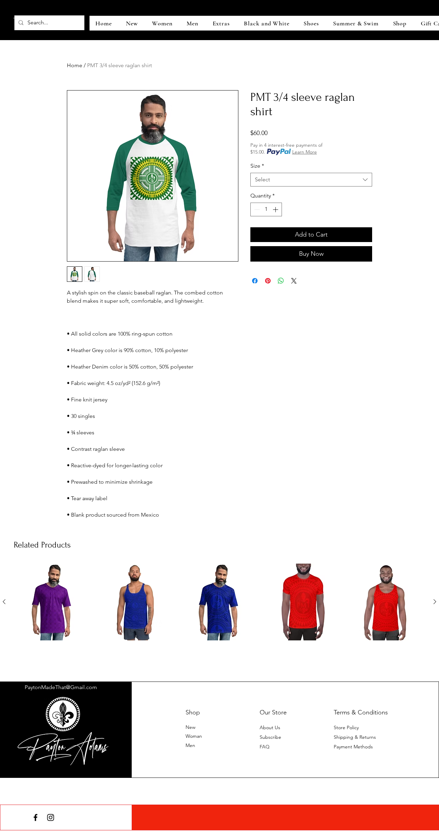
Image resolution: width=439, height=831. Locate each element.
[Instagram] (50, 817)
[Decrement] (256, 209)
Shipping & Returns (355, 737)
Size (257, 165)
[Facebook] (35, 817)
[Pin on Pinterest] (268, 281)
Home (74, 65)
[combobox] (311, 179)
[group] (219, 613)
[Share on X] (294, 281)
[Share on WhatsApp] (281, 281)
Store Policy (346, 727)
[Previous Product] (4, 602)
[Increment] (276, 209)
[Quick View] (52, 602)
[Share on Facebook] (255, 281)
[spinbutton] (266, 209)
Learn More (304, 152)
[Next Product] (435, 602)
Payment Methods (354, 747)
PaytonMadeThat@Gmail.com (61, 687)
